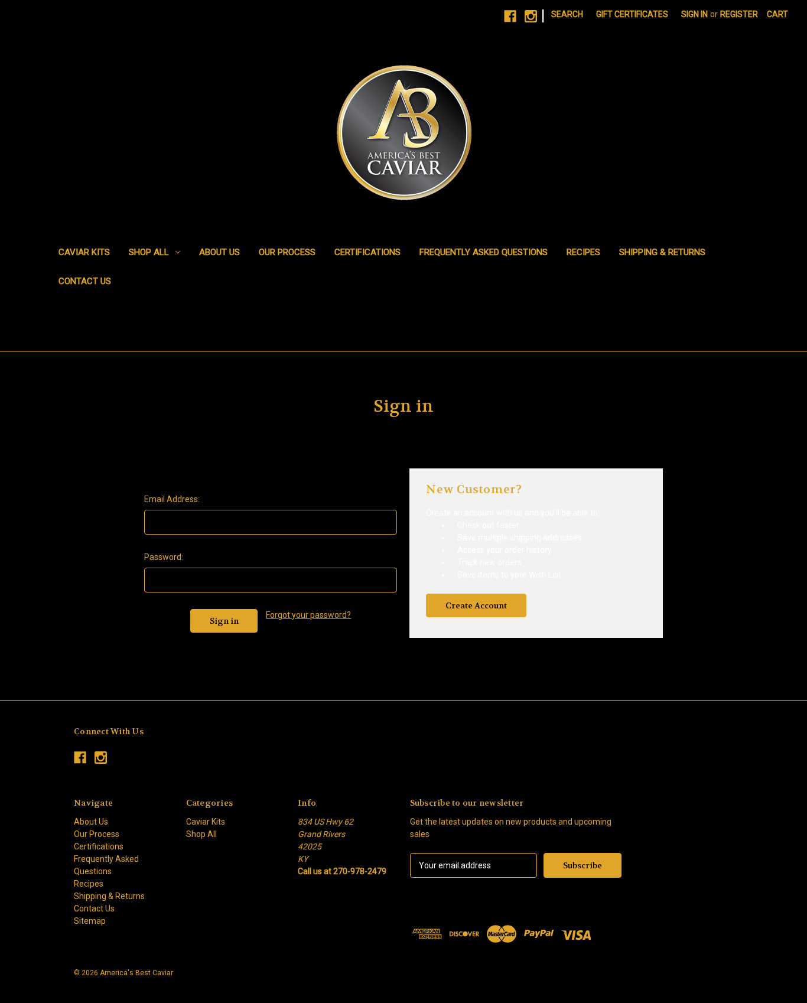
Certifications (367, 252)
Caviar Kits (84, 252)
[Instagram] (531, 16)
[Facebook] (510, 16)
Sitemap (90, 921)
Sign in (694, 14)
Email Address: (172, 499)
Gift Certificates (632, 14)
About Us (219, 252)
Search (567, 14)
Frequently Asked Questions (483, 252)
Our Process (287, 252)
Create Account (476, 605)
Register (739, 14)
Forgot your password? (308, 615)
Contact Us (84, 281)
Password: (163, 557)
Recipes (583, 252)
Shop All (149, 252)
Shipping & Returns (662, 252)
